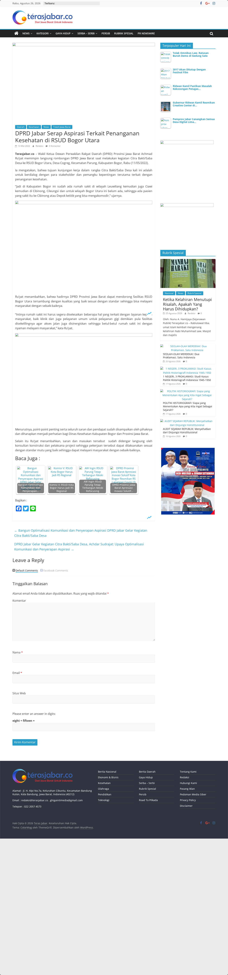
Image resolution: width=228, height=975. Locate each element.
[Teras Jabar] (16, 33)
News (26, 33)
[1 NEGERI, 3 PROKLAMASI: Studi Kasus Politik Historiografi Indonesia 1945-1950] (187, 368)
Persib (106, 33)
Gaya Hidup (63, 33)
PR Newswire (146, 33)
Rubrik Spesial (123, 33)
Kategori (43, 33)
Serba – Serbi (86, 33)
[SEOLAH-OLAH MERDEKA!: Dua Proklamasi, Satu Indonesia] (187, 346)
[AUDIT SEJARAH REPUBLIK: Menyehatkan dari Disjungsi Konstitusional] (187, 421)
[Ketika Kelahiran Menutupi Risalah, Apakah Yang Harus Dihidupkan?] (188, 261)
